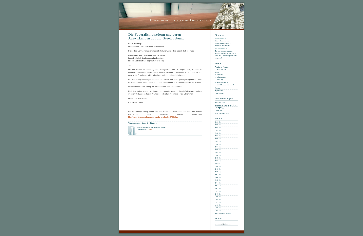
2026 (216, 122)
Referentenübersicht (222, 113)
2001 (216, 191)
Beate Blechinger (148, 123)
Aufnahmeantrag (222, 82)
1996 (216, 205)
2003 (216, 185)
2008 (216, 172)
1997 (216, 202)
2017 (216, 147)
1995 (216, 208)
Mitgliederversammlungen (223, 105)
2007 (216, 174)
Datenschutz (219, 93)
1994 (216, 210)
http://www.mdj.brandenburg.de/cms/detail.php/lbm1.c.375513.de (153, 117)
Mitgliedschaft (221, 77)
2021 (216, 136)
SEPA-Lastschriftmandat (225, 85)
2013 (216, 158)
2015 (216, 152)
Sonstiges (218, 108)
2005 (216, 180)
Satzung (220, 79)
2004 (216, 183)
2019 (216, 141)
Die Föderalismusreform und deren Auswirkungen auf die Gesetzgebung (156, 36)
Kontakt (217, 88)
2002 (216, 188)
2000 (216, 194)
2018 (216, 144)
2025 (216, 125)
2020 (216, 138)
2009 (216, 169)
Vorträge (150, 129)
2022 (216, 133)
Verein (217, 72)
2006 (216, 177)
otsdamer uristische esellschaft (181, 20)
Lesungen (218, 110)
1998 (216, 199)
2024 (216, 127)
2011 (216, 163)
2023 (216, 130)
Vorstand (220, 74)
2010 (216, 166)
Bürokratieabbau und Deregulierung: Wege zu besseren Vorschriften (223, 43)
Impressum (219, 91)
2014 (216, 155)
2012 (216, 161)
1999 (216, 197)
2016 (216, 150)
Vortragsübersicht (221, 213)
